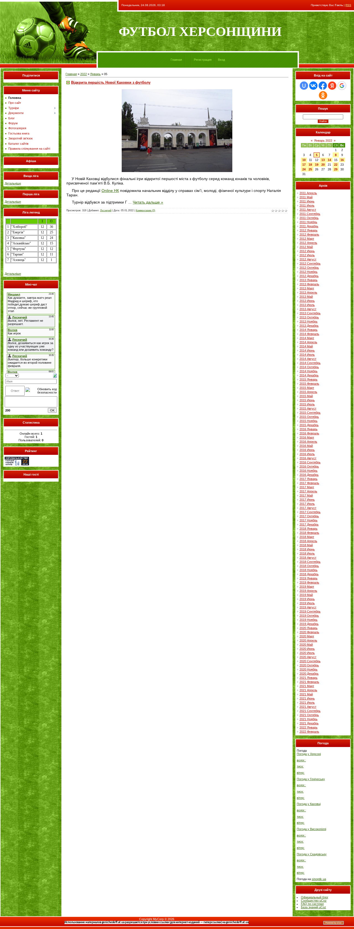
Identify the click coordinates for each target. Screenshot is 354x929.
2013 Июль (307, 305)
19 (316, 164)
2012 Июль (307, 255)
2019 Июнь (307, 599)
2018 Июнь (307, 549)
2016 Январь (308, 429)
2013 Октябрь (309, 317)
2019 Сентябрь (310, 611)
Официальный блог (314, 897)
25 (310, 169)
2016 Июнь (307, 450)
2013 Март (307, 288)
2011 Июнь (307, 201)
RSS (348, 5)
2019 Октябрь (309, 615)
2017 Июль (307, 503)
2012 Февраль (309, 234)
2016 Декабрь (309, 474)
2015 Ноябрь (308, 421)
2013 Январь (308, 280)
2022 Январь (308, 727)
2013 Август (308, 309)
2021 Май (306, 694)
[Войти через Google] (341, 85)
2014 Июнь (307, 350)
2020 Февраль (309, 632)
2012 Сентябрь (310, 263)
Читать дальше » (148, 202)
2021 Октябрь (309, 715)
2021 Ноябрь (308, 719)
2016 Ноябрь (308, 470)
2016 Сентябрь (310, 462)
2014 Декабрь (309, 375)
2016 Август (308, 458)
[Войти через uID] (304, 85)
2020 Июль (307, 652)
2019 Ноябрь (308, 619)
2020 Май (306, 644)
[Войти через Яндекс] (332, 85)
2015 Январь (308, 379)
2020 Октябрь (309, 665)
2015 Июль (307, 404)
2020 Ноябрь (308, 669)
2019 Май (306, 595)
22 (335, 164)
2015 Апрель (308, 392)
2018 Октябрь (309, 566)
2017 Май (306, 495)
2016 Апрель (308, 441)
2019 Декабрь (309, 624)
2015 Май (306, 396)
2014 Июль (307, 354)
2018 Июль (307, 553)
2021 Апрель (308, 690)
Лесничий (105, 210)
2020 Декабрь (309, 673)
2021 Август (308, 706)
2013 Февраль (309, 284)
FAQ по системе (312, 904)
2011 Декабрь (309, 226)
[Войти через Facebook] (323, 85)
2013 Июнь (307, 300)
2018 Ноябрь (308, 570)
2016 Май (306, 445)
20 (323, 164)
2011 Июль (307, 205)
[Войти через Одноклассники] (323, 95)
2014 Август (308, 358)
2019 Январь (308, 578)
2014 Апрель (308, 342)
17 (304, 164)
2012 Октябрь (309, 267)
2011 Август (308, 209)
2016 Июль (307, 454)
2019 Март (307, 586)
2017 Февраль (309, 483)
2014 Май (306, 346)
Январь (95, 74)
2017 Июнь (307, 499)
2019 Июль (307, 603)
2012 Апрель (308, 242)
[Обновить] (55, 375)
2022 (83, 74)
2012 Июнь (307, 251)
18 (310, 164)
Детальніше (13, 183)
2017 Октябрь (309, 516)
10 (304, 160)
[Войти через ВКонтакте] (313, 85)
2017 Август (308, 508)
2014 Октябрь (309, 367)
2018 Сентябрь (310, 561)
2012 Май (306, 247)
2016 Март (307, 437)
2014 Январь (308, 329)
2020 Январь (308, 628)
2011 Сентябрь (310, 213)
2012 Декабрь (309, 276)
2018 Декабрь (309, 574)
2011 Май (306, 197)
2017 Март (307, 487)
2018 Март (307, 537)
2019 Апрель (308, 590)
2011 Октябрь (309, 218)
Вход (221, 59)
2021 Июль (307, 702)
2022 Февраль (309, 731)
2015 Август (308, 408)
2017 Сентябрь (310, 512)
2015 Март (307, 387)
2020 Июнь (307, 648)
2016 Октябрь (309, 466)
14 (329, 160)
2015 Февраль (309, 383)
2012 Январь (308, 230)
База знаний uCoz (313, 907)
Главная (176, 59)
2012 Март (307, 238)
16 (342, 160)
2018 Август (308, 557)
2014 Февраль (309, 334)
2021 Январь (308, 677)
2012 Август (308, 259)
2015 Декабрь (309, 425)
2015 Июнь (307, 400)
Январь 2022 (323, 140)
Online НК (110, 190)
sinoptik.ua (319, 879)
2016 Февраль (309, 433)
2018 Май (306, 545)
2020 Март (307, 636)
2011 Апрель (308, 193)
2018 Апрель (308, 541)
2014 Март (307, 338)
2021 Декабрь (309, 723)
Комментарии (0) (145, 210)
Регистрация (203, 59)
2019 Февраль (309, 582)
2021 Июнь (307, 698)
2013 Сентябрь (310, 313)
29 (335, 169)
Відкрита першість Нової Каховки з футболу (110, 82)
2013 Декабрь (309, 325)
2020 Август (308, 657)
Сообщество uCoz (314, 900)
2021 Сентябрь (310, 710)
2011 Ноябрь (308, 222)
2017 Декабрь (309, 524)
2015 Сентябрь (310, 412)
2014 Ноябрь (308, 371)
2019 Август (308, 607)
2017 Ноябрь (308, 520)
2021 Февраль (309, 681)
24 (304, 169)
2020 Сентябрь (310, 661)
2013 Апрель (308, 292)
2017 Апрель (308, 491)
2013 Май (306, 296)
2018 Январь (308, 528)
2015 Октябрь (309, 416)
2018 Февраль (309, 532)
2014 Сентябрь (310, 363)
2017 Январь (308, 479)
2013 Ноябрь (308, 321)
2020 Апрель (308, 640)
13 (323, 160)
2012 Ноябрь (308, 271)
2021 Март (307, 686)
